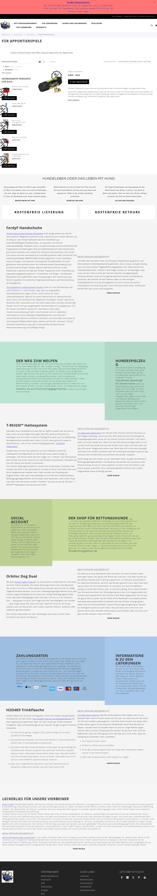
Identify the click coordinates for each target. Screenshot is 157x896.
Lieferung (84, 876)
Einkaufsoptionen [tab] (9, 62)
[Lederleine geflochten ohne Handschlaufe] (6, 158)
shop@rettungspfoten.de (83, 550)
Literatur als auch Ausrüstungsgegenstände (41, 388)
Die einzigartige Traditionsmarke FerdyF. (24, 287)
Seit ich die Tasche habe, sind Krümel (18, 837)
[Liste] (44, 62)
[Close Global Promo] (154, 2)
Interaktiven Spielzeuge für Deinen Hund (129, 382)
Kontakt (44, 890)
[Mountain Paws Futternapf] (6, 90)
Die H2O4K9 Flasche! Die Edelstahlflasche (52, 719)
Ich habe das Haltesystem (89, 433)
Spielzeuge (18, 35)
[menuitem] (26, 23)
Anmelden (128, 16)
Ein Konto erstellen (146, 16)
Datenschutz (46, 886)
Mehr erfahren (73, 100)
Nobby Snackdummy (75, 71)
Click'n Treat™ (8, 804)
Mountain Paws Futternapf (20, 87)
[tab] (65, 25)
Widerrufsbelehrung (50, 876)
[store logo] (5, 25)
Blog (43, 893)
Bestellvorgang (86, 879)
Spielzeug (30, 35)
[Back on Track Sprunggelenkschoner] (6, 124)
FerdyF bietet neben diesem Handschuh (24, 233)
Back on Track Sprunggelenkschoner (19, 121)
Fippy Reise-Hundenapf (19, 137)
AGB (43, 883)
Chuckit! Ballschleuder (19, 103)
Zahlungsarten (86, 883)
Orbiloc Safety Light (24, 582)
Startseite (6, 35)
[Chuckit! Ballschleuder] (6, 107)
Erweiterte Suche (87, 890)
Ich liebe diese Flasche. (88, 715)
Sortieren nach (110, 61)
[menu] (65, 25)
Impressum (46, 879)
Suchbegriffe (85, 886)
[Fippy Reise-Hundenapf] (6, 141)
